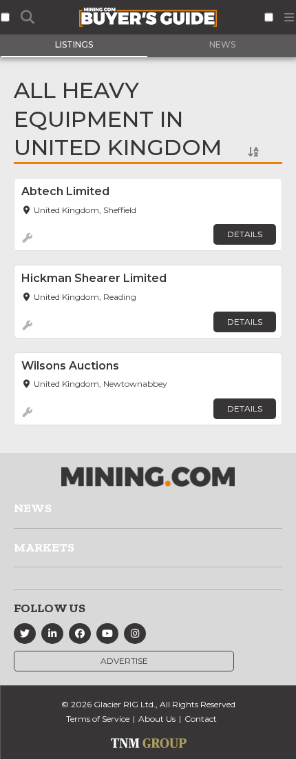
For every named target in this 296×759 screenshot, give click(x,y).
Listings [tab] (74, 44)
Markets (44, 547)
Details (244, 234)
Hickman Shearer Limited (94, 278)
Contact (200, 719)
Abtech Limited (65, 191)
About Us (157, 719)
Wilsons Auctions (70, 365)
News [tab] (222, 44)
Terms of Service (97, 719)
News (33, 508)
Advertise (124, 661)
